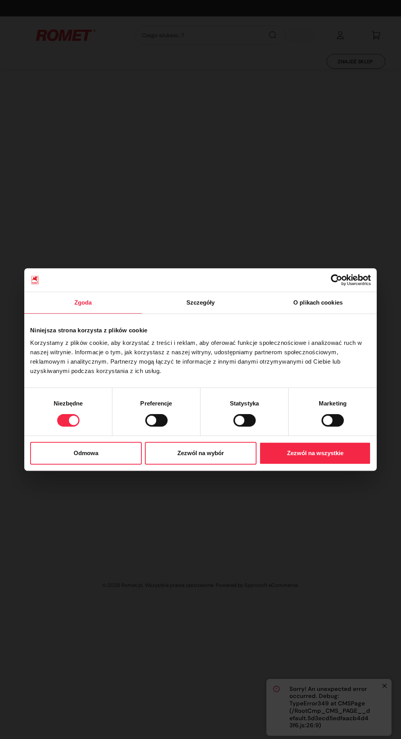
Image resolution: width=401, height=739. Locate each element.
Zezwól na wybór (200, 453)
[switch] (156, 420)
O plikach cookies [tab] (318, 302)
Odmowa (86, 453)
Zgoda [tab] (83, 302)
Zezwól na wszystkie (315, 453)
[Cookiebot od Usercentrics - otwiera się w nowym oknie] (336, 280)
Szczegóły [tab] (200, 302)
